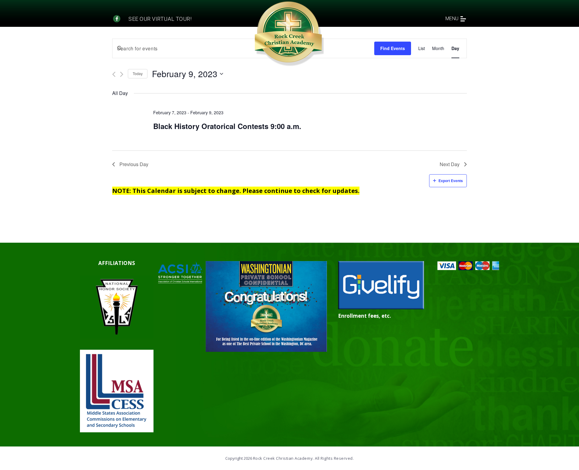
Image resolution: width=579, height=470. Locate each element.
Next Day (450, 164)
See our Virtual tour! (159, 19)
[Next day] (121, 74)
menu (451, 18)
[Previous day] (113, 74)
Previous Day (133, 164)
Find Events (392, 48)
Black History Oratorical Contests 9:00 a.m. (227, 126)
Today (138, 73)
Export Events (450, 180)
